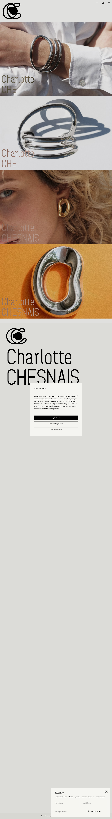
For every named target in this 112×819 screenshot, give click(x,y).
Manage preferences (56, 424)
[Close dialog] (106, 791)
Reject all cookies (56, 430)
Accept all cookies (56, 418)
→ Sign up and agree (93, 811)
